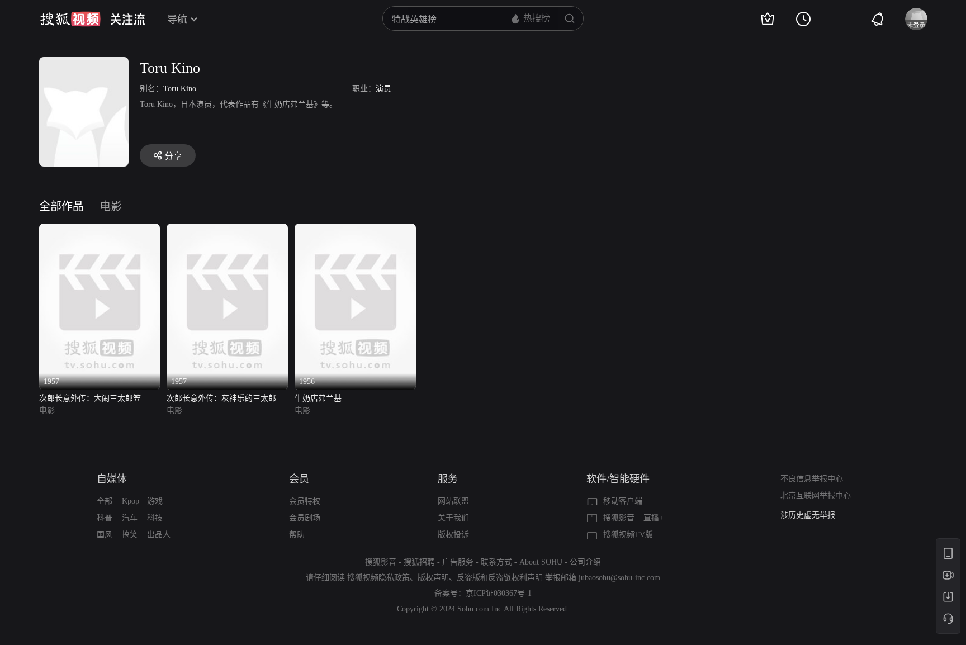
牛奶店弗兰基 (318, 398)
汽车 (130, 518)
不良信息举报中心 (811, 479)
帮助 (297, 534)
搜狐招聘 (419, 562)
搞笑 (130, 534)
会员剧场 (304, 518)
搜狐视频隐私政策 (378, 577)
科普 (104, 518)
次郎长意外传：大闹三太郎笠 (90, 398)
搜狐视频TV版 (628, 534)
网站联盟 (453, 501)
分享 (173, 156)
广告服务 (457, 562)
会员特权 (304, 501)
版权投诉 (453, 534)
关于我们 (453, 518)
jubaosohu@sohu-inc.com (619, 577)
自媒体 (112, 479)
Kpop (130, 501)
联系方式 (496, 562)
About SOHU (540, 562)
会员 (299, 479)
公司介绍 (585, 562)
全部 (104, 501)
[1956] (355, 230)
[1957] (99, 230)
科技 (155, 518)
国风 (104, 534)
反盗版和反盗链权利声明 (500, 577)
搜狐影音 (618, 518)
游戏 (155, 501)
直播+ (653, 518)
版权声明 (433, 577)
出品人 (159, 534)
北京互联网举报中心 (815, 495)
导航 (177, 20)
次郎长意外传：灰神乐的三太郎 (221, 398)
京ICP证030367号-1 (499, 593)
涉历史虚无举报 (807, 515)
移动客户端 (622, 501)
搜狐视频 (70, 19)
